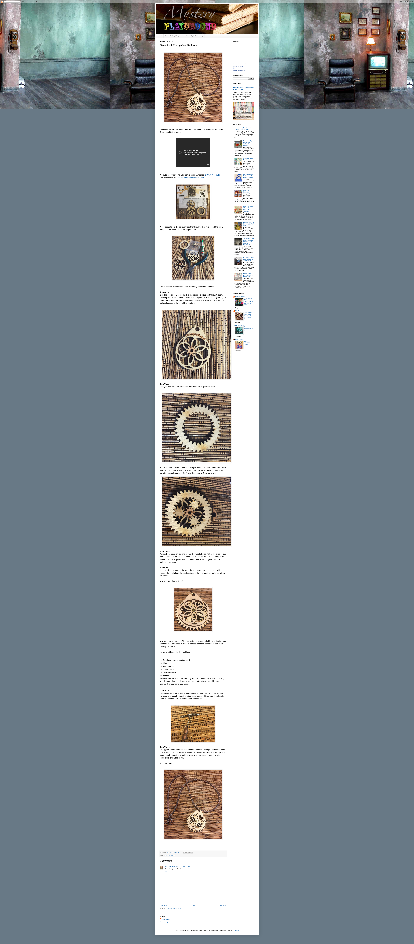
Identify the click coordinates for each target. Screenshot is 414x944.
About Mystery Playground (174, 36)
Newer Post (163, 905)
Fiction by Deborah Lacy (194, 36)
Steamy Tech (212, 174)
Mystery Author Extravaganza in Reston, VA (248, 275)
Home (160, 36)
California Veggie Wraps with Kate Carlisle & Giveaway (248, 209)
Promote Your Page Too (239, 70)
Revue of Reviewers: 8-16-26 (248, 328)
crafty (166, 855)
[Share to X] (188, 853)
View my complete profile (167, 922)
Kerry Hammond (170, 866)
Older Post (223, 905)
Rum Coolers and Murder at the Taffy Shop (248, 224)
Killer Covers (239, 339)
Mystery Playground (238, 66)
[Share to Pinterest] (192, 853)
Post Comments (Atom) (174, 908)
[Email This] (184, 853)
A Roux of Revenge (246, 191)
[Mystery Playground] (234, 69)
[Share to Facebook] (190, 853)
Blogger (236, 930)
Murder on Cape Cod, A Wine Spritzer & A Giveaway (248, 143)
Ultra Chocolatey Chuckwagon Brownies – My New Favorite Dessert (248, 316)
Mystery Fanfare (240, 296)
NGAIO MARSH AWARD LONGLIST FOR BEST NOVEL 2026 (248, 301)
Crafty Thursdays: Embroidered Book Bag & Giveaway (248, 176)
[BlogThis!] (186, 853)
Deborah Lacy (172, 855)
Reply (166, 871)
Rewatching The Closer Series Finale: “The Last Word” (244, 128)
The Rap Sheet (239, 325)
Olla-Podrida (239, 311)
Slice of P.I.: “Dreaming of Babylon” (247, 342)
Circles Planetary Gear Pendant (190, 178)
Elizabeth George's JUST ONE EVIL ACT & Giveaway (248, 259)
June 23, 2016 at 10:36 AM (183, 866)
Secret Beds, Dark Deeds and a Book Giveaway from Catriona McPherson (248, 241)
